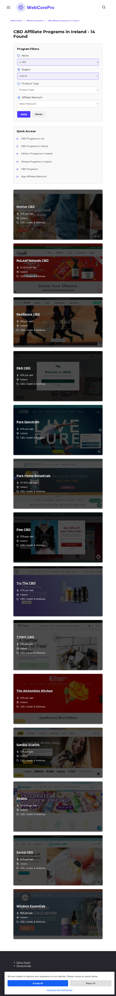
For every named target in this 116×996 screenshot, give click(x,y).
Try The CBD (26, 583)
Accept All (38, 983)
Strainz (21, 798)
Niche (25, 55)
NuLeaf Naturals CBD (32, 260)
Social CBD (24, 852)
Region (26, 69)
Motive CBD (25, 206)
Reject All (90, 983)
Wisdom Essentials (30, 906)
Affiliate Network (32, 97)
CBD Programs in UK (32, 138)
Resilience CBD (28, 314)
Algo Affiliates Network (34, 176)
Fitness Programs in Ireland (36, 161)
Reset (38, 114)
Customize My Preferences (59, 990)
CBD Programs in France (34, 146)
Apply (24, 114)
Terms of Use (23, 965)
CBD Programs (29, 169)
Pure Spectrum (27, 422)
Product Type (30, 83)
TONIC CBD (25, 637)
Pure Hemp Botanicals (33, 476)
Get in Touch (23, 962)
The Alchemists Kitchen (34, 691)
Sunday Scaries (28, 745)
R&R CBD (23, 368)
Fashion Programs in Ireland (36, 153)
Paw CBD (23, 529)
